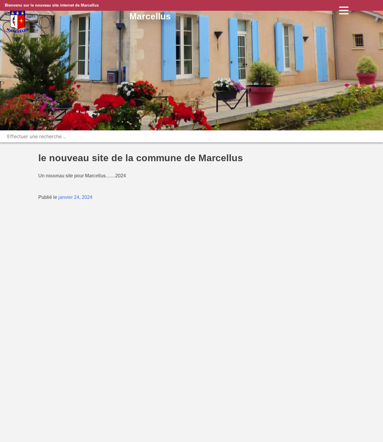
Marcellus (150, 16)
